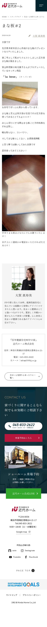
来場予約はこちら (23, 437)
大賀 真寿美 (39, 35)
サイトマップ (11, 595)
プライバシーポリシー (32, 595)
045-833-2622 (25, 523)
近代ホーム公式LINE (23, 493)
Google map (21, 531)
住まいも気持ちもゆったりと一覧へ (23, 376)
